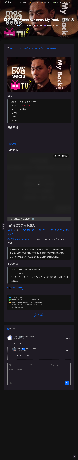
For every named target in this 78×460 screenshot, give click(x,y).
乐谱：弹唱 (23, 48)
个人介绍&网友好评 (26, 230)
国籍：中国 (14, 48)
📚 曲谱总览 (57, 2)
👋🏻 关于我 (67, 2)
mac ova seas (25, 105)
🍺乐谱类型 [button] (33, 2)
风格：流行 (38, 48)
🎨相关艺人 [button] (45, 2)
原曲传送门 (11, 144)
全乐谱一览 (11, 230)
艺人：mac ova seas (49, 48)
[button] (15, 288)
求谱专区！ (42, 230)
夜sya (19, 348)
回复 (67, 338)
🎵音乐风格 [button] (21, 2)
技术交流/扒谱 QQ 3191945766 (19, 239)
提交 (67, 383)
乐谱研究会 (10, 2)
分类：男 (30, 48)
